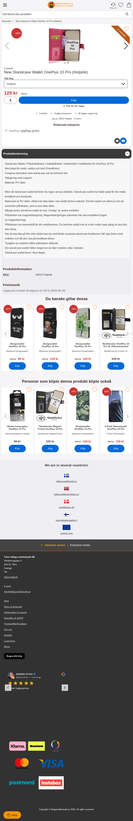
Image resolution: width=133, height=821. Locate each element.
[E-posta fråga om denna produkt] (117, 141)
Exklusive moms (80, 545)
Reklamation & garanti (15, 612)
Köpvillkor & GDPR (13, 618)
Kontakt (8, 635)
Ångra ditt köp (14, 656)
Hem (6, 601)
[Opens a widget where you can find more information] (12, 815)
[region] (66, 153)
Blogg (7, 646)
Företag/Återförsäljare (15, 623)
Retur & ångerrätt (13, 606)
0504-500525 (11, 577)
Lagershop (9, 641)
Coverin (8, 68)
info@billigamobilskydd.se (17, 591)
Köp (74, 100)
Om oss (8, 629)
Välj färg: (9, 78)
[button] (126, 45)
